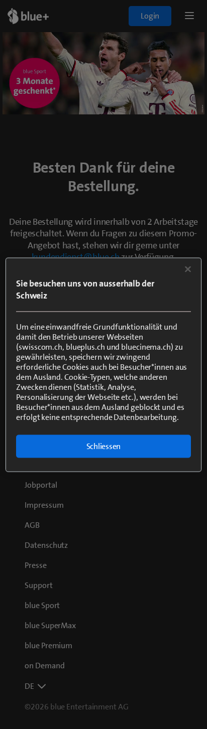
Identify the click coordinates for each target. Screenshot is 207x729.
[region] (103, 364)
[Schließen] (188, 269)
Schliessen (103, 446)
